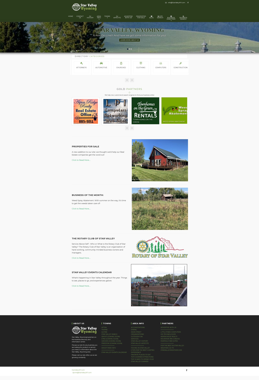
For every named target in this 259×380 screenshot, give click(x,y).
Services (135, 339)
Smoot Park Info (108, 348)
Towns (107, 16)
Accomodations (138, 327)
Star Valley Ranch (109, 334)
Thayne (104, 330)
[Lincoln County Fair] (159, 306)
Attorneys (81, 68)
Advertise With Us (168, 327)
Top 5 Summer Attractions (142, 357)
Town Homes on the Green (143, 121)
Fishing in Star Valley (140, 348)
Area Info (99, 17)
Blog (151, 18)
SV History (90, 17)
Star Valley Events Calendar (114, 352)
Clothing (140, 68)
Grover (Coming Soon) (111, 341)
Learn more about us (129, 40)
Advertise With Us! (128, 17)
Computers (160, 68)
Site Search (160, 17)
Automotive (101, 68)
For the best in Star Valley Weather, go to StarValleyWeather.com (172, 348)
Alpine (104, 332)
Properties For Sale (141, 17)
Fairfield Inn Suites (169, 341)
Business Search (183, 18)
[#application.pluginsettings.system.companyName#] (84, 7)
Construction (180, 68)
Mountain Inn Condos (170, 339)
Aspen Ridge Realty (82, 123)
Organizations (137, 334)
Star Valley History (139, 341)
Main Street (136, 332)
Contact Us (79, 17)
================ (107, 345)
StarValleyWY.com (78, 370)
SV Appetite (117, 17)
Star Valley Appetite (140, 343)
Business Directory (171, 18)
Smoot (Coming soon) (110, 336)
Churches (121, 68)
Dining (134, 330)
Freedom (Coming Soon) (111, 343)
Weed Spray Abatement (174, 122)
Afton (104, 327)
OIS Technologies (168, 334)
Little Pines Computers (114, 123)
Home (70, 16)
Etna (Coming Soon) (109, 339)
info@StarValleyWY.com (176, 3)
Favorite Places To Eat (141, 355)
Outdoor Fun (137, 336)
